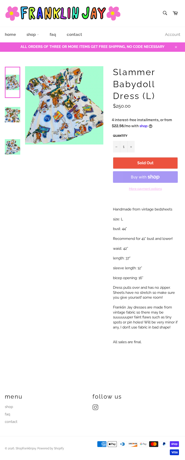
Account (172, 34)
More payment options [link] (145, 189)
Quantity (120, 136)
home (10, 34)
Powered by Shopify (50, 448)
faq (53, 34)
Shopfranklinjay (26, 448)
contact (74, 34)
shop (31, 34)
